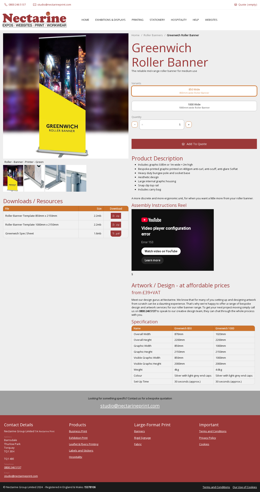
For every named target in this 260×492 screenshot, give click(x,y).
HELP (196, 20)
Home (136, 35)
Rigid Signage (142, 438)
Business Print (78, 431)
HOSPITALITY (179, 20)
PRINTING (137, 20)
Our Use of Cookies (245, 487)
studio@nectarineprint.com (130, 405)
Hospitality (75, 457)
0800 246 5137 (12, 467)
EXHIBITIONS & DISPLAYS (110, 20)
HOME (85, 20)
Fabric (138, 444)
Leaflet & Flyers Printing (83, 444)
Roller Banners (153, 35)
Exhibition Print (78, 438)
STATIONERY (157, 20)
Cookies (204, 444)
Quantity (136, 117)
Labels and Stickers (81, 450)
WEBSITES (211, 20)
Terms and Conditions (212, 431)
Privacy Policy (207, 438)
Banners (139, 431)
